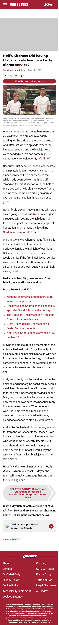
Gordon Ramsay (12, 232)
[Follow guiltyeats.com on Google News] (51, 526)
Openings (42, 563)
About (6, 563)
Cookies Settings (12, 596)
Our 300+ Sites (45, 568)
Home (6, 539)
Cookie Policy (10, 585)
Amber (36, 214)
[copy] (21, 76)
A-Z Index (42, 591)
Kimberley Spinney (17, 70)
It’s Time (43, 158)
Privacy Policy (10, 579)
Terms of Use (44, 579)
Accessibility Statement (16, 591)
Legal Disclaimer (46, 585)
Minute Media (17, 604)
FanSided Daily (11, 574)
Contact (7, 568)
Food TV (16, 539)
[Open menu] (5, 4)
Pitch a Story (43, 574)
